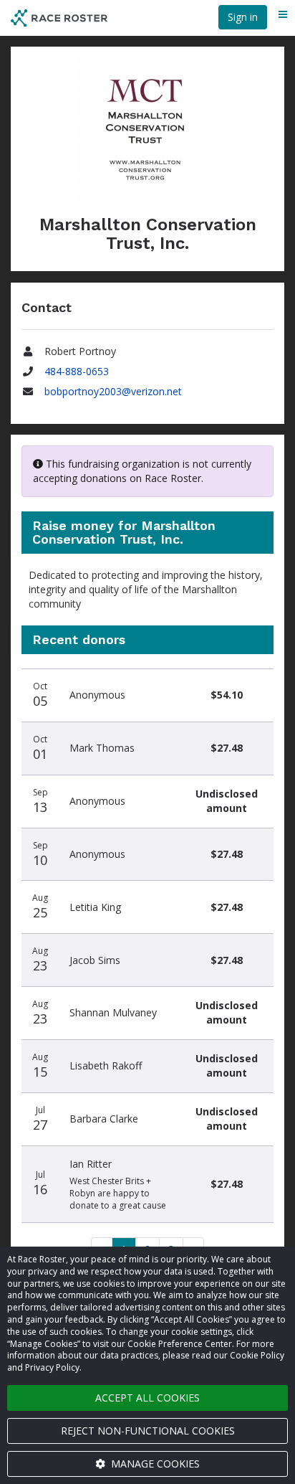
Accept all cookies (147, 1397)
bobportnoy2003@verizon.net (113, 391)
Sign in (243, 17)
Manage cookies (154, 1463)
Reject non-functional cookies (148, 1430)
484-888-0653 (76, 371)
